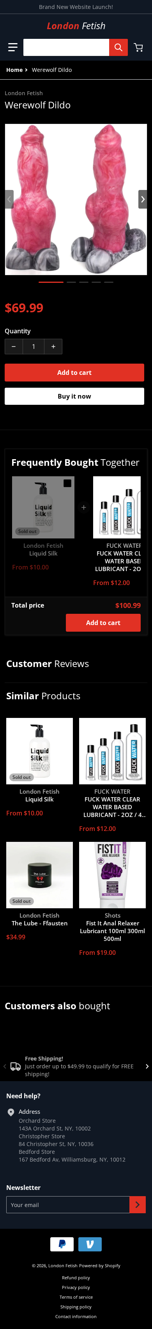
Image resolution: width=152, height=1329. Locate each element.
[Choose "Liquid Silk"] (67, 483)
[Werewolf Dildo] (51, 282)
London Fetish (63, 1265)
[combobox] (72, 47)
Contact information (76, 1316)
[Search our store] (118, 47)
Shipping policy (76, 1307)
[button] (13, 47)
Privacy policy (76, 1287)
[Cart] (139, 47)
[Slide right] (142, 199)
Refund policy (76, 1277)
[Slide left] (9, 199)
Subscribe (137, 1204)
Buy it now (74, 396)
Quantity (18, 331)
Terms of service (76, 1297)
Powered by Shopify (99, 1265)
